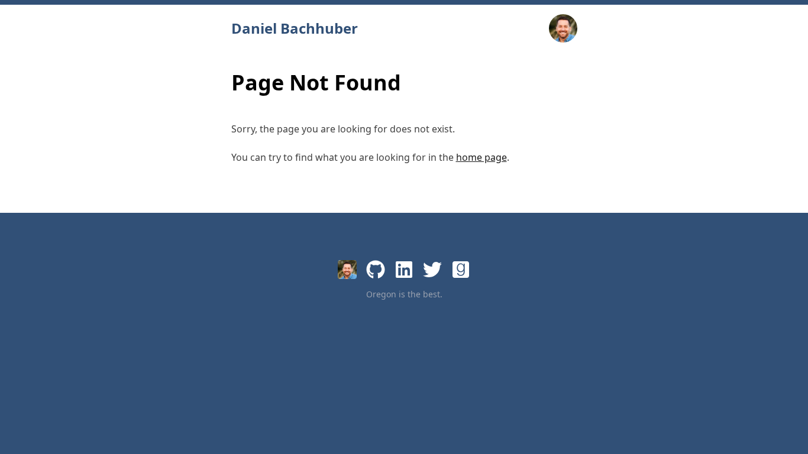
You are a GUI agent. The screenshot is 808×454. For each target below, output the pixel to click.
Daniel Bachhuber (294, 28)
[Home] (347, 269)
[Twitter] (432, 269)
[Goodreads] (460, 269)
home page (481, 157)
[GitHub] (375, 269)
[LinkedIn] (404, 269)
